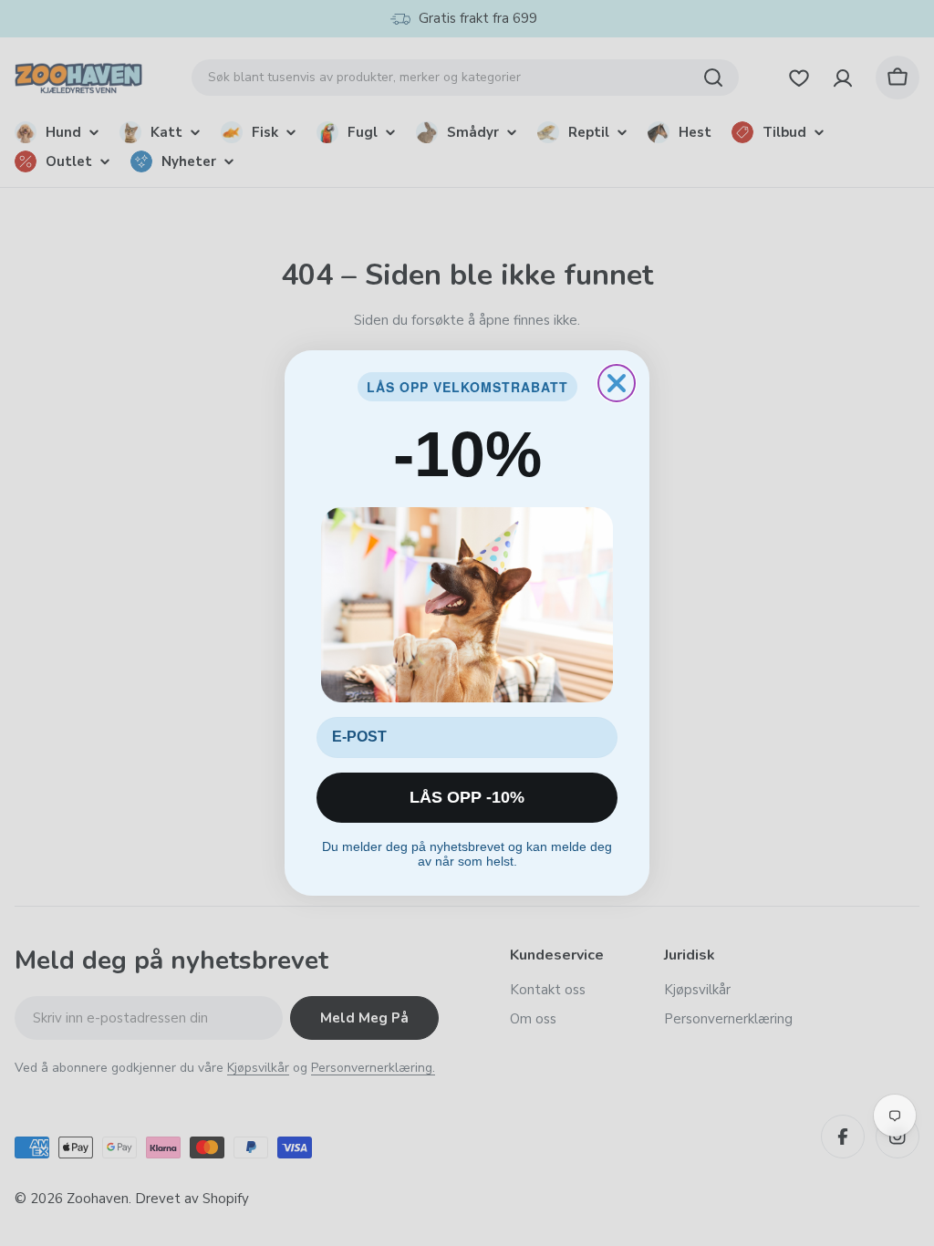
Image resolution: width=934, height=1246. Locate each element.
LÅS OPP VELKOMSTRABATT (467, 387)
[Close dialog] (616, 383)
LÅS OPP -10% (467, 797)
